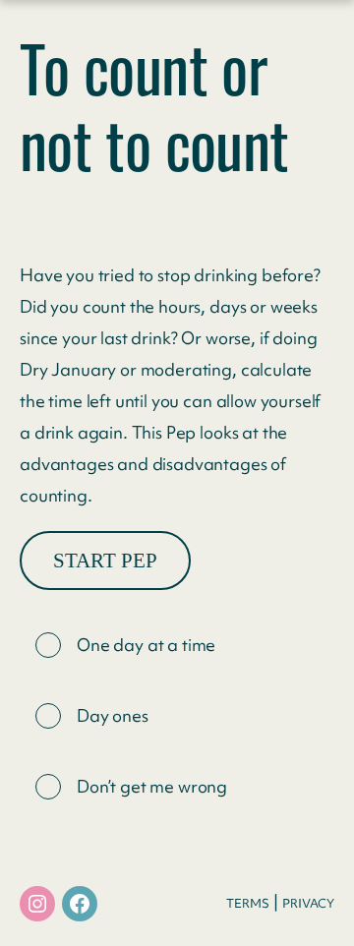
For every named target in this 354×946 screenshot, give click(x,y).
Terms (247, 903)
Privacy (308, 903)
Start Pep (105, 560)
